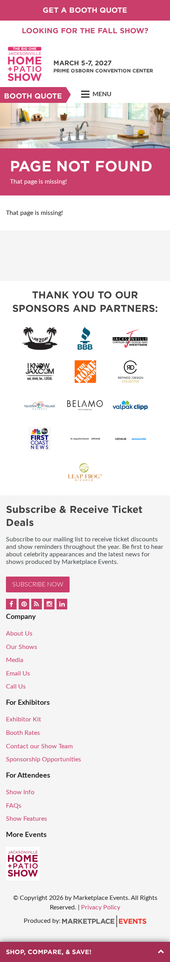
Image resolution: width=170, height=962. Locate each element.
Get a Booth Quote (85, 10)
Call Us (16, 686)
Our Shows (21, 647)
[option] (85, 149)
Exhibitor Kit (23, 719)
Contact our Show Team (39, 746)
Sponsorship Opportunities (43, 759)
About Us (19, 633)
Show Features (26, 819)
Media (14, 660)
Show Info (20, 792)
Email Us (18, 673)
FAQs (13, 806)
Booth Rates (23, 733)
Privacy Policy (100, 907)
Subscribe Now (37, 584)
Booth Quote (33, 96)
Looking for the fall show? (85, 31)
